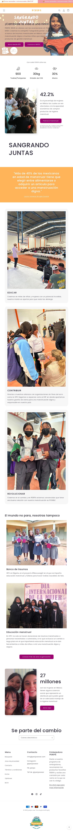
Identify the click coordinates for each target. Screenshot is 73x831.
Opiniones (8, 778)
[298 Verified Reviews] (36, 830)
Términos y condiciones (13, 770)
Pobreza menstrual (51, 121)
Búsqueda (8, 757)
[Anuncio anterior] (4, 5)
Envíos (7, 774)
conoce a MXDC (34, 44)
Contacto (8, 765)
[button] (4, 10)
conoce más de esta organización (36, 657)
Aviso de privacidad (12, 761)
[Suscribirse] (52, 737)
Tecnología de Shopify (43, 810)
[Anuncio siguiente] (69, 5)
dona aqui (47, 708)
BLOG (7, 783)
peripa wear (31, 810)
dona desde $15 (14, 44)
